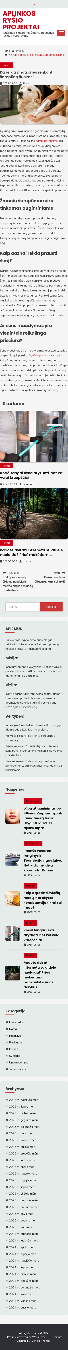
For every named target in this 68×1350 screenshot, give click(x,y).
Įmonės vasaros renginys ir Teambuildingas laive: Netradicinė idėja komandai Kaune (43, 860)
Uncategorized (18, 1062)
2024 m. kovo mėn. (21, 1294)
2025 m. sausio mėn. (22, 1227)
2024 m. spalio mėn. (22, 1247)
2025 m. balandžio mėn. (24, 1207)
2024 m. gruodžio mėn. (23, 1233)
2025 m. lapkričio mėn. (23, 1160)
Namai (30, 885)
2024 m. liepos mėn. (22, 1267)
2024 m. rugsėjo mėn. (23, 1254)
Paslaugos (32, 801)
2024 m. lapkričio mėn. (23, 1240)
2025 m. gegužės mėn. (23, 1200)
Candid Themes (41, 1340)
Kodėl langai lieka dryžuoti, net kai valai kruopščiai (31, 475)
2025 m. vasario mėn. (23, 1220)
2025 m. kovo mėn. (21, 1213)
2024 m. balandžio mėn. (24, 1287)
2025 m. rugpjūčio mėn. (24, 1180)
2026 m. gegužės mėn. (23, 1120)
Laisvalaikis (33, 843)
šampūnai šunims (47, 141)
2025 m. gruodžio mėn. (23, 1153)
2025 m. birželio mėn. (22, 1193)
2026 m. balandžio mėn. (24, 1126)
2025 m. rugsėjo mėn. (23, 1173)
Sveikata (14, 1055)
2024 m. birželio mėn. (22, 1274)
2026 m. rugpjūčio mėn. (24, 1100)
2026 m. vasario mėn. (23, 1140)
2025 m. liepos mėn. (22, 1187)
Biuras (26, 83)
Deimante (28, 484)
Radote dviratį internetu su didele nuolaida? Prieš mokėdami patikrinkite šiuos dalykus (31, 555)
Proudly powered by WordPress (26, 1337)
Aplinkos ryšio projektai (21, 20)
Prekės (7, 65)
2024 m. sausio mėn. (22, 1307)
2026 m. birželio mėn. (22, 1113)
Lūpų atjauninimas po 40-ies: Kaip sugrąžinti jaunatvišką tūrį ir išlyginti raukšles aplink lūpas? (43, 818)
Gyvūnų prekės (38, 355)
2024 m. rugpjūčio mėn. (24, 1260)
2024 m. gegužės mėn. (23, 1280)
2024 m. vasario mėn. (23, 1300)
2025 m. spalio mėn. (22, 1167)
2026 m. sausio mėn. (22, 1146)
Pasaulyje (15, 1035)
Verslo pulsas (17, 1069)
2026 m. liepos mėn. (22, 1106)
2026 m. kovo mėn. (21, 1133)
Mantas (26, 561)
